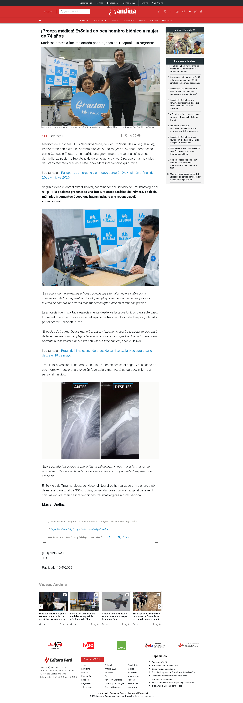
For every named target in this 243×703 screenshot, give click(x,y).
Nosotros (132, 687)
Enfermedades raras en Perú (165, 665)
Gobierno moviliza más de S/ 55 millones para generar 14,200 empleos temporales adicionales (185, 80)
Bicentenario (86, 3)
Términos (132, 693)
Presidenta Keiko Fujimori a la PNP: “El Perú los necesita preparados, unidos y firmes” (183, 91)
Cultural (108, 665)
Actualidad (100, 20)
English (48, 12)
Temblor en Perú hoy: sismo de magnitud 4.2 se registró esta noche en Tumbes (184, 69)
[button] (40, 606)
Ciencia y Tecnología (114, 683)
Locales (85, 680)
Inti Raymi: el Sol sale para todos (167, 686)
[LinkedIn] (171, 11)
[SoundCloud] (189, 11)
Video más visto (185, 29)
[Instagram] (183, 11)
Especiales (112, 3)
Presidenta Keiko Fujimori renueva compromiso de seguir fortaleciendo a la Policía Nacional (52, 617)
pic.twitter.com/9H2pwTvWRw (92, 529)
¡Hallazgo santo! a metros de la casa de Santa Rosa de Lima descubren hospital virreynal (147, 617)
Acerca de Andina (118, 693)
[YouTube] (177, 11)
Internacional (87, 687)
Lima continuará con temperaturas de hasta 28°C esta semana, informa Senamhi (184, 128)
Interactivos (133, 676)
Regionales (86, 683)
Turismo (144, 3)
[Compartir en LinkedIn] (67, 624)
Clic (106, 676)
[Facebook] (159, 11)
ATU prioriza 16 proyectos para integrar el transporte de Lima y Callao (184, 117)
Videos (142, 20)
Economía (86, 676)
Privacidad (143, 693)
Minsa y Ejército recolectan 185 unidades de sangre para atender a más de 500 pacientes (185, 177)
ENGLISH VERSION (92, 659)
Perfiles (99, 3)
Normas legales (129, 3)
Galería (115, 20)
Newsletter (167, 20)
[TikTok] (201, 11)
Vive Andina (157, 3)
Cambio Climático (113, 687)
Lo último (84, 20)
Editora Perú (102, 693)
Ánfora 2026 (110, 669)
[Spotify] (195, 11)
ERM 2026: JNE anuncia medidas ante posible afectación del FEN (82, 616)
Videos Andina (53, 584)
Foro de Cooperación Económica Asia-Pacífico (173, 672)
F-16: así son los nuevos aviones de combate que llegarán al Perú (114, 616)
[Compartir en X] (64, 624)
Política (84, 672)
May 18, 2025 (119, 537)
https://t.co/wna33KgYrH (63, 529)
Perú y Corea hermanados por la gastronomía (173, 682)
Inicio (83, 665)
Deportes (109, 672)
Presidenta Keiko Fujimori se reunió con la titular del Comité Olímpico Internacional (184, 140)
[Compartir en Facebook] (60, 624)
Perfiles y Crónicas (113, 680)
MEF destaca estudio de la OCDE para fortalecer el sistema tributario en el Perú (185, 151)
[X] (165, 11)
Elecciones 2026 (159, 662)
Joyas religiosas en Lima (163, 669)
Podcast (154, 20)
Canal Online (128, 20)
